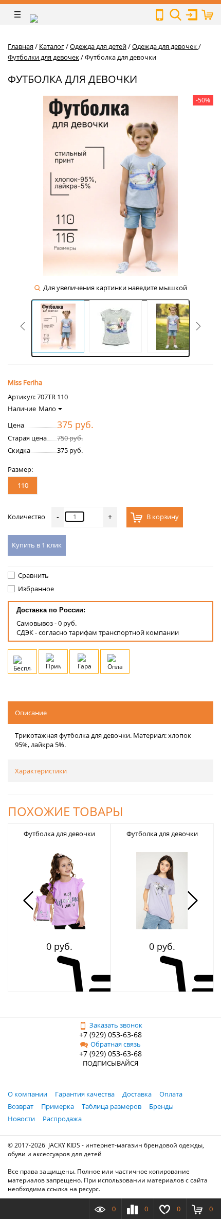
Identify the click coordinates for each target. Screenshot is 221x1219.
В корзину (162, 516)
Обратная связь (115, 1044)
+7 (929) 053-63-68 (110, 1034)
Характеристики (41, 770)
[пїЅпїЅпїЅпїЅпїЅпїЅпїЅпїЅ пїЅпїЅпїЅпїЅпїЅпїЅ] (159, 15)
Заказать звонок (115, 1025)
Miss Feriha (25, 382)
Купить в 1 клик (37, 545)
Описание (31, 712)
